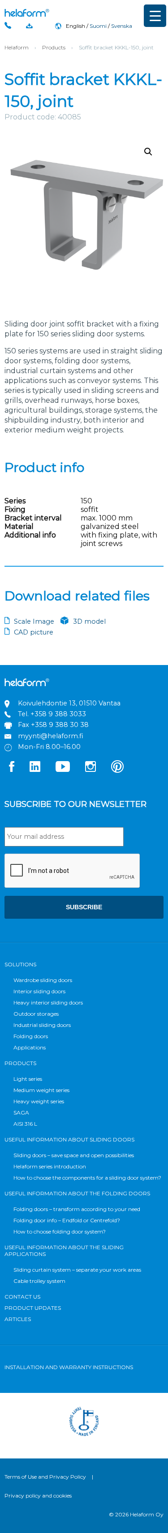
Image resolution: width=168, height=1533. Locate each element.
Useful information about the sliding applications (64, 1250)
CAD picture (33, 632)
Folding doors (30, 1036)
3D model (89, 621)
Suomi (98, 25)
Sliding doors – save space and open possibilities (73, 1155)
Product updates (32, 1307)
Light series (27, 1078)
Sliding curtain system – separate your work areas (77, 1269)
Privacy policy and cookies (38, 1495)
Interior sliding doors (39, 991)
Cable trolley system (39, 1281)
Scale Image (34, 621)
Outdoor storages (36, 1013)
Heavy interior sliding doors (48, 1002)
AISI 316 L (25, 1123)
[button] (148, 152)
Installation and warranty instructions (68, 1367)
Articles (17, 1319)
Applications (29, 1047)
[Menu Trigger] (155, 15)
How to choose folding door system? (59, 1231)
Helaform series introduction (49, 1166)
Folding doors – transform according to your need (76, 1209)
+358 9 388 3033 (58, 714)
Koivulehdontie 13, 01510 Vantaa (69, 703)
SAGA (21, 1112)
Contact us (22, 1296)
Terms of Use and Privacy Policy (45, 1476)
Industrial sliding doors (42, 1025)
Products (53, 47)
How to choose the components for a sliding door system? (87, 1177)
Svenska (121, 25)
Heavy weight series (38, 1101)
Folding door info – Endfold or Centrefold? (66, 1220)
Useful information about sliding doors (69, 1139)
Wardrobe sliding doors (42, 980)
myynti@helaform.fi (50, 736)
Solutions (20, 964)
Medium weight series (41, 1090)
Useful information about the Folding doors (77, 1193)
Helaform (27, 12)
